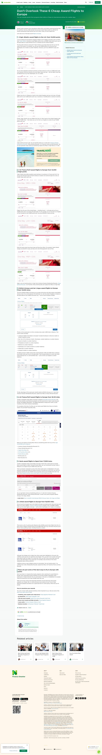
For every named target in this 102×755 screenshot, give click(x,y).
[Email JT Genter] (25, 625)
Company (46, 672)
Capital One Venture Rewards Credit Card (40, 598)
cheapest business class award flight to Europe (33, 473)
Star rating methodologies (49, 683)
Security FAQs (63, 674)
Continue (23, 750)
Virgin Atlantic (22, 41)
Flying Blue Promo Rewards (49, 399)
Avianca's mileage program (36, 505)
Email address (39, 158)
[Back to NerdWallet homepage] (17, 7)
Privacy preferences (79, 679)
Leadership (46, 674)
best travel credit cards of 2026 (24, 592)
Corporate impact (47, 678)
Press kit (46, 688)
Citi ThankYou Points (23, 452)
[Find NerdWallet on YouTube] (78, 698)
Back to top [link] (21, 615)
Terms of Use (48, 164)
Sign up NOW (54, 160)
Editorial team (47, 684)
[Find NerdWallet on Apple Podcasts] (83, 698)
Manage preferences (13, 750)
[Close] (100, 745)
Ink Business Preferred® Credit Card (36, 604)
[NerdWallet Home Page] (6, 2)
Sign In (91, 2)
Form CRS (68, 723)
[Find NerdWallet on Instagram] (81, 698)
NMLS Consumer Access (48, 711)
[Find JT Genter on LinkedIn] (27, 625)
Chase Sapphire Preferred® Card (47, 594)
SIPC (59, 722)
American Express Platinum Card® (33, 602)
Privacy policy (78, 676)
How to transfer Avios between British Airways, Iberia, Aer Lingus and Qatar (42, 498)
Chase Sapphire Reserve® (45, 600)
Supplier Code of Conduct (80, 674)
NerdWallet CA (58, 749)
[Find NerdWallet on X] (76, 698)
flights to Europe (37, 33)
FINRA (57, 722)
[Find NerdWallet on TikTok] (85, 698)
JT (27, 623)
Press (45, 686)
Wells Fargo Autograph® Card (32, 596)
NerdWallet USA (49, 749)
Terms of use (78, 672)
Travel (29, 607)
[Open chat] (99, 752)
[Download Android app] (24, 699)
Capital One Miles (22, 450)
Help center (62, 672)
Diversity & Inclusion (48, 679)
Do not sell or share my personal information (82, 682)
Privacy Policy (44, 165)
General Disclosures (49, 725)
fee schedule (55, 725)
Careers (45, 676)
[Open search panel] (86, 2)
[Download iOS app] (15, 699)
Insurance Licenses (55, 708)
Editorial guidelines (48, 681)
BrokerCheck (65, 725)
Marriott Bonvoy (22, 453)
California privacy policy (80, 678)
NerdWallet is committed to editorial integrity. (74, 42)
